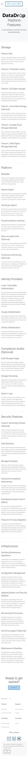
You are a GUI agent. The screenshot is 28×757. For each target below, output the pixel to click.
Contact (17, 713)
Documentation (19, 709)
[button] (2, 4)
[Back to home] (14, 4)
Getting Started (5, 723)
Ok (7, 751)
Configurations (5, 727)
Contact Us (14, 688)
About (17, 723)
